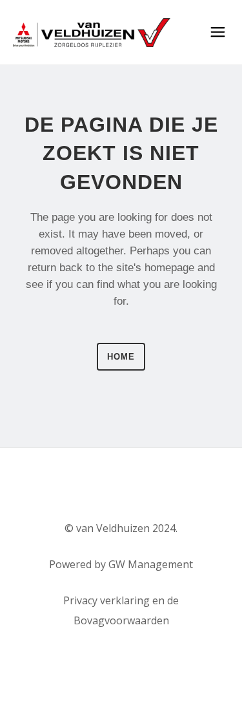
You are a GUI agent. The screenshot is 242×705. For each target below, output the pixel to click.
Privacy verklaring (106, 600)
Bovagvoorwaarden (121, 620)
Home (121, 357)
